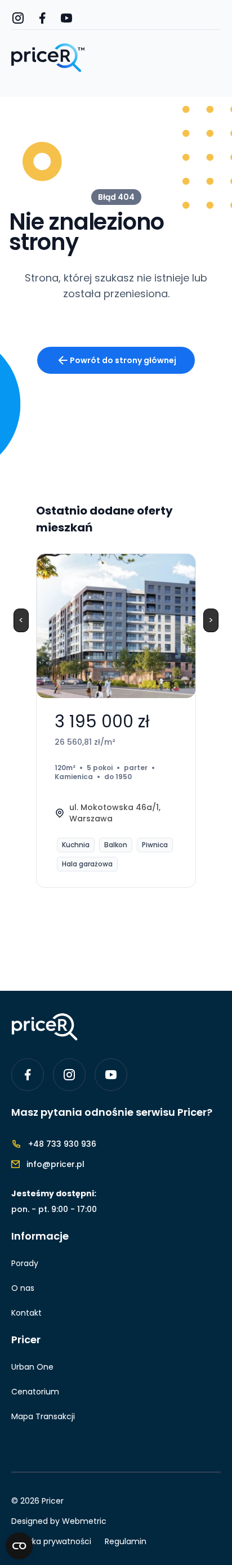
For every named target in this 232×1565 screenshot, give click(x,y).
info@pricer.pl (55, 1164)
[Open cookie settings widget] (19, 1545)
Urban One (32, 1366)
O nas (22, 1288)
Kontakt (26, 1312)
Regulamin (125, 1541)
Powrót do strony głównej (123, 360)
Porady (24, 1263)
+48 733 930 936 (62, 1144)
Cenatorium (35, 1391)
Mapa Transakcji (43, 1416)
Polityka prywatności (51, 1541)
